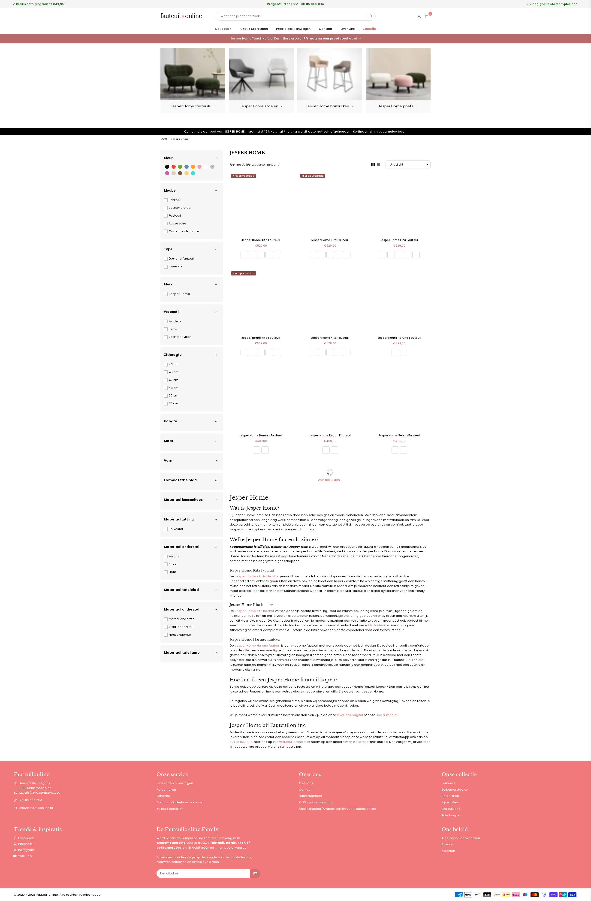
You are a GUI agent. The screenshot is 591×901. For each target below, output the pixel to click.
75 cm (173, 403)
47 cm (173, 380)
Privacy (447, 844)
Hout (172, 572)
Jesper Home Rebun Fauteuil (330, 435)
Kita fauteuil (377, 625)
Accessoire (178, 223)
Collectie (222, 29)
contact (363, 742)
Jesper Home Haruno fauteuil (257, 645)
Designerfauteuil (181, 258)
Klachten (448, 851)
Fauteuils (448, 783)
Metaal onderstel (182, 619)
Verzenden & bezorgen (175, 783)
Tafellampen (451, 815)
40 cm (173, 364)
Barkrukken (450, 796)
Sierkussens (451, 809)
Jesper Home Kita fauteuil (255, 576)
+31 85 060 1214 (241, 742)
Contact (325, 29)
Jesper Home (179, 294)
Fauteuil (175, 215)
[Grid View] (373, 164)
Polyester (176, 529)
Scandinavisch (180, 337)
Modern (175, 321)
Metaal (174, 556)
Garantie (163, 796)
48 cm (173, 388)
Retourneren (166, 789)
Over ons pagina (350, 715)
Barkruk (175, 200)
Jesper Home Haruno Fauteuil (399, 338)
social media (386, 715)
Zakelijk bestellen (170, 809)
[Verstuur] (255, 873)
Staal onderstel (181, 627)
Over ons (348, 29)
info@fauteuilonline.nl (290, 742)
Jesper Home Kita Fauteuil (260, 240)
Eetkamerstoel (180, 208)
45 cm (173, 372)
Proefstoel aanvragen (293, 29)
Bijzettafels (450, 802)
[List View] (378, 164)
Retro (173, 329)
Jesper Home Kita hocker (254, 611)
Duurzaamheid (310, 796)
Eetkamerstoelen (455, 789)
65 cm (173, 395)
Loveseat (176, 266)
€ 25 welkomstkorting (316, 802)
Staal (173, 564)
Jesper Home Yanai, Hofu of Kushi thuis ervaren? (294, 38)
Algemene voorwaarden (461, 838)
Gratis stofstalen (254, 29)
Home (163, 139)
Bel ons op (295, 4)
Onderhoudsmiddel (184, 231)
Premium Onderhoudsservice (180, 802)
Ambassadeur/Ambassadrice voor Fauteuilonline (337, 809)
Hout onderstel (180, 634)
